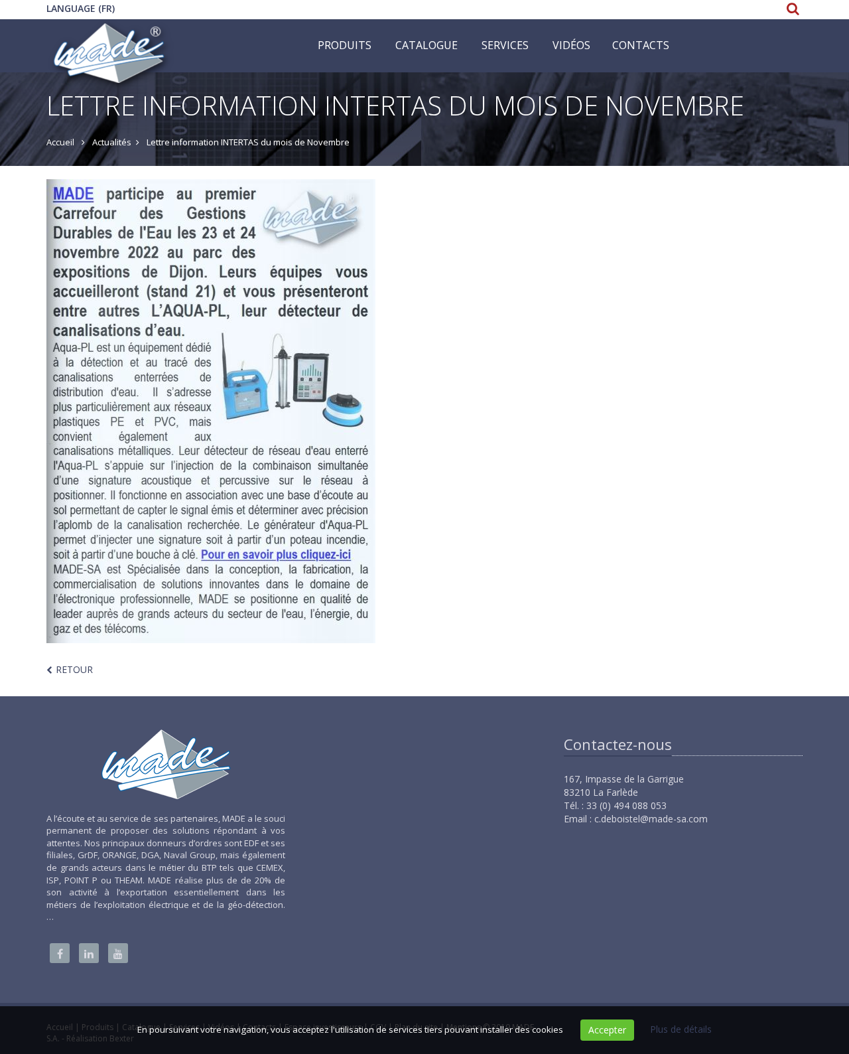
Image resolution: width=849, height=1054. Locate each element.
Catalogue (426, 45)
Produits (344, 45)
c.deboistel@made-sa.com (651, 818)
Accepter (607, 1029)
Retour (74, 669)
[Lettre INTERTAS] (424, 411)
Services (505, 45)
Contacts (640, 45)
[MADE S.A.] (110, 35)
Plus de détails (681, 1029)
